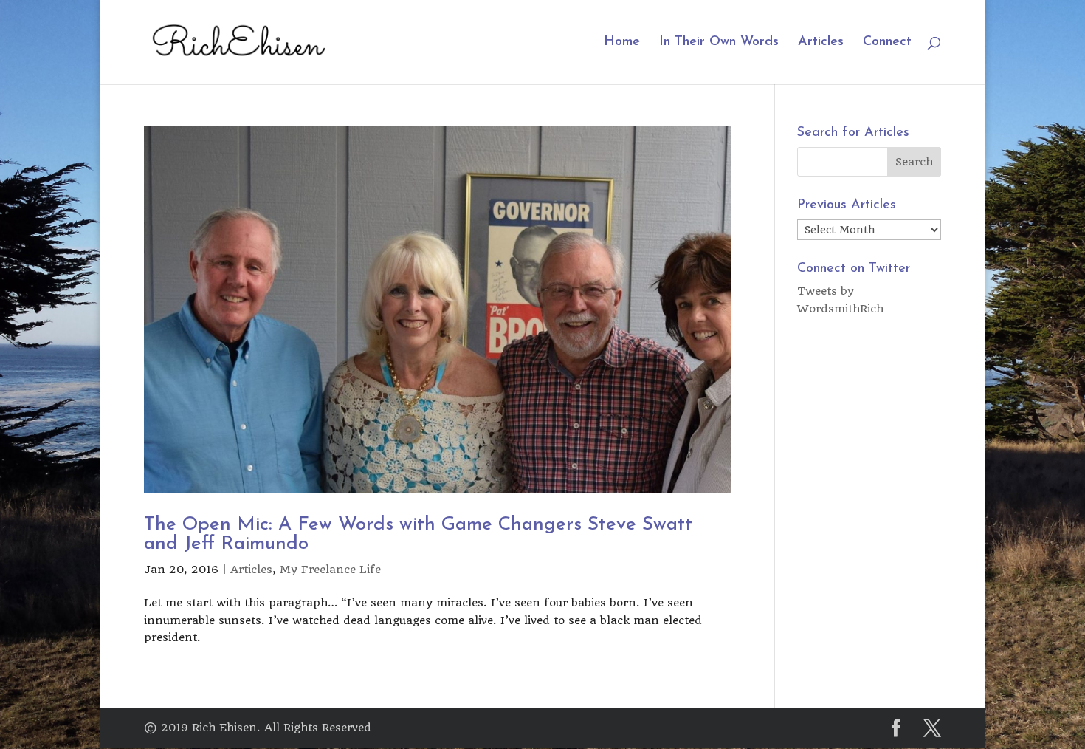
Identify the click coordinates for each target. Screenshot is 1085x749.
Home (622, 43)
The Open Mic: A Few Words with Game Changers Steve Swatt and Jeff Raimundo (418, 534)
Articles (821, 43)
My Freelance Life (330, 569)
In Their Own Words (719, 43)
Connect (887, 43)
